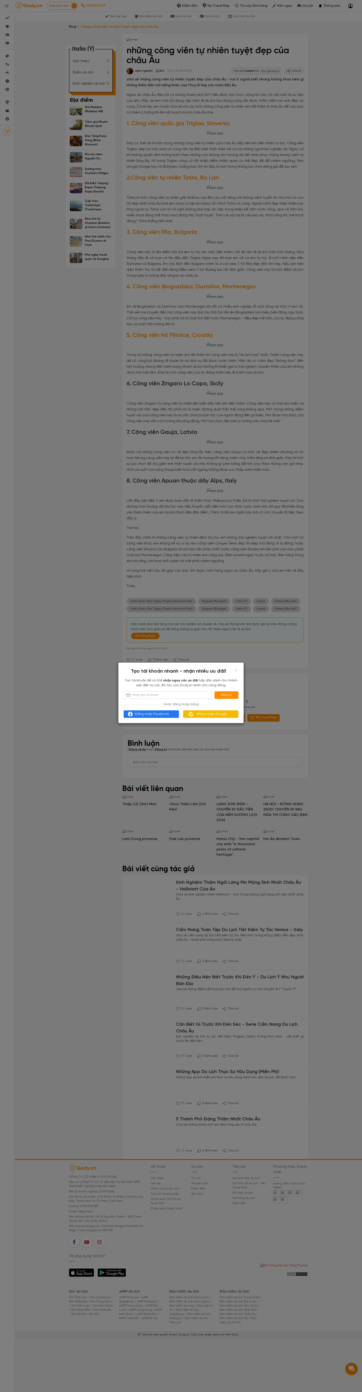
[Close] (235, 670)
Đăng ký (226, 695)
